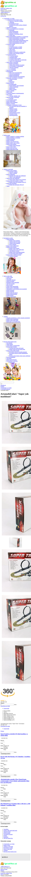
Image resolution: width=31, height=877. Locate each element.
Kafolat (5, 835)
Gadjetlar (5, 850)
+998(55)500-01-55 (5, 12)
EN (5, 16)
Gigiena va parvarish (8, 846)
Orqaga (2, 731)
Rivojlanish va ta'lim (8, 847)
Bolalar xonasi (6, 845)
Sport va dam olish (7, 849)
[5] (5, 700)
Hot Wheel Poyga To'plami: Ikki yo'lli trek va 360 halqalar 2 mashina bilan (15, 804)
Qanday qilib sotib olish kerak (10, 830)
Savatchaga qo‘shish (5, 706)
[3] (3, 700)
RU (3, 16)
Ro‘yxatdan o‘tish (8, 8)
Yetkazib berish (6, 831)
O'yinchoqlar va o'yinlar (8, 844)
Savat (2, 9)
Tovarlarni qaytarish (8, 834)
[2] (2, 700)
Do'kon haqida (6, 833)
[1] (1, 700)
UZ (1, 16)
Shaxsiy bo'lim (4, 869)
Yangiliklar (5, 829)
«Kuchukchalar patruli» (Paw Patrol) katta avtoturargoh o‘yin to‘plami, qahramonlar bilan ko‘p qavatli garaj (15, 781)
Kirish (2, 8)
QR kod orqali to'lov (8, 838)
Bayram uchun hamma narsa (9, 851)
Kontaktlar (5, 837)
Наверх (2, 870)
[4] (4, 700)
